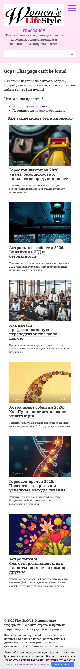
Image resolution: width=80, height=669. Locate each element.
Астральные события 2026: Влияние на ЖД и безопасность (36, 252)
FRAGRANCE (34, 31)
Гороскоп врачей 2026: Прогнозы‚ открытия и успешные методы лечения (37, 485)
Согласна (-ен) (63, 664)
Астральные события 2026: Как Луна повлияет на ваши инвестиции (38, 411)
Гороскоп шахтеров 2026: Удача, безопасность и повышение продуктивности (39, 174)
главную (41, 110)
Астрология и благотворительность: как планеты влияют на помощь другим (38, 565)
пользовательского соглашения (27, 664)
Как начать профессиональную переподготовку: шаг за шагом (33, 332)
